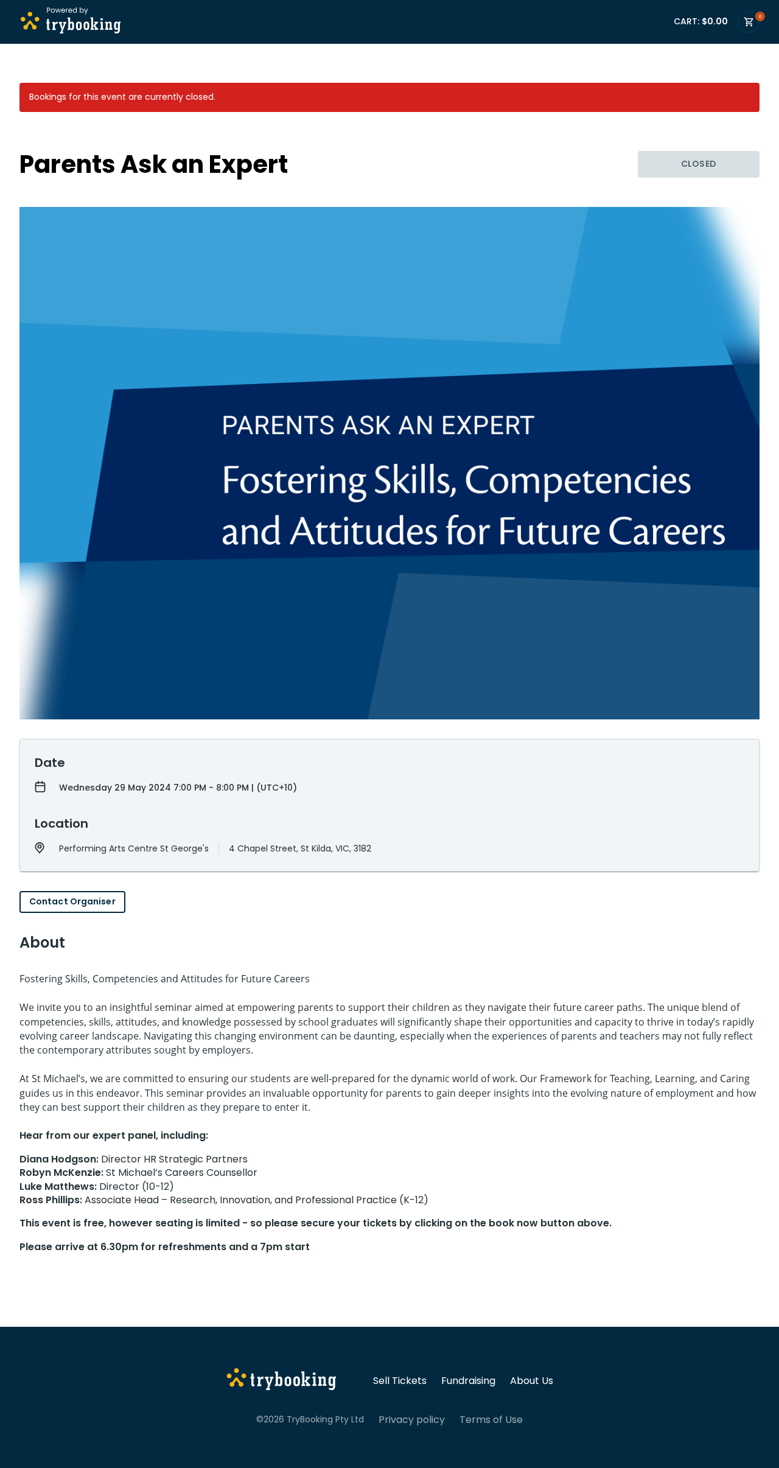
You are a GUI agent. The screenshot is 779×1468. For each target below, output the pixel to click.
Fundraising (468, 1381)
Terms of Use (491, 1420)
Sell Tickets (400, 1381)
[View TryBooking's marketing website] (281, 1381)
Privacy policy (412, 1420)
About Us (531, 1381)
